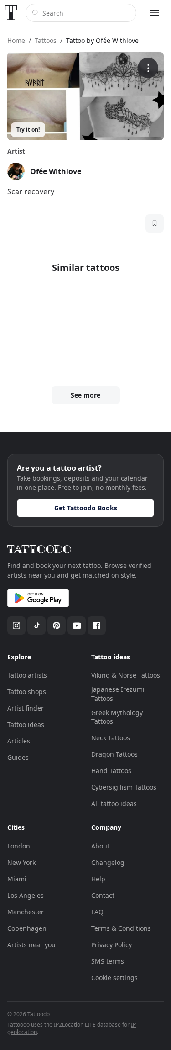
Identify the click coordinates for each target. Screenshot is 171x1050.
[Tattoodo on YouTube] (76, 625)
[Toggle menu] (154, 13)
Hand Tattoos (111, 770)
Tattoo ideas (25, 724)
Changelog (107, 862)
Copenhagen (27, 928)
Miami (16, 879)
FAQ (97, 911)
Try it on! (28, 129)
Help (98, 879)
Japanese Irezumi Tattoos (118, 694)
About (100, 846)
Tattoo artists (27, 675)
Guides (18, 757)
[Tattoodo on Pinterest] (56, 625)
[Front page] (11, 13)
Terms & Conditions (121, 928)
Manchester (25, 911)
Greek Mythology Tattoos (117, 717)
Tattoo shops (26, 691)
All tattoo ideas (114, 803)
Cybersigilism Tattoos (123, 787)
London (18, 846)
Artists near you (31, 944)
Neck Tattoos (110, 737)
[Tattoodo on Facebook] (97, 625)
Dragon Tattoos (114, 754)
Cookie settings (114, 977)
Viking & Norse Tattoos (125, 675)
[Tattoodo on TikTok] (36, 625)
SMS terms (107, 961)
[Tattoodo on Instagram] (16, 625)
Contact (102, 895)
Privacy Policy (111, 944)
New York (21, 862)
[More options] (148, 68)
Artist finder (25, 708)
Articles (18, 741)
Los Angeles (25, 895)
